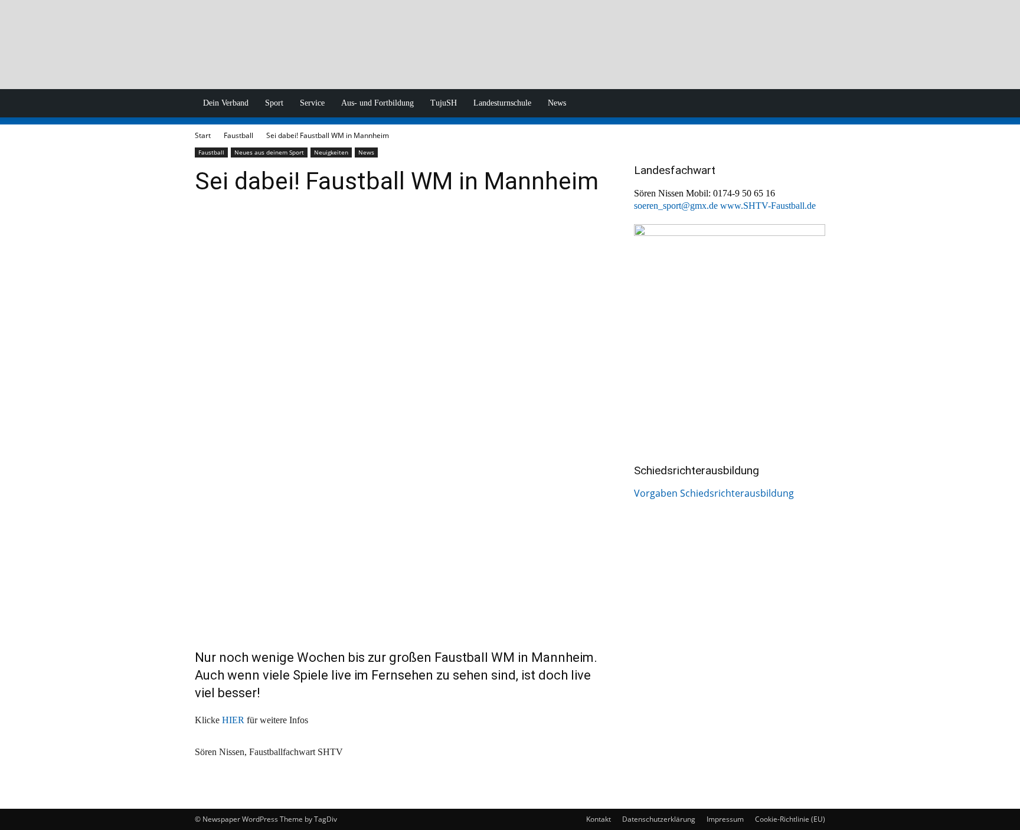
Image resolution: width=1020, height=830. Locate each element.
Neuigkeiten (331, 152)
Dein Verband (226, 103)
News (557, 103)
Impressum (725, 819)
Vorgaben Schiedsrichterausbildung (714, 493)
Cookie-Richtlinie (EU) (790, 819)
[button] (811, 103)
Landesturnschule (502, 103)
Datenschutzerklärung (658, 819)
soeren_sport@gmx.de (676, 206)
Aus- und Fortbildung (377, 103)
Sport (274, 103)
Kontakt (598, 819)
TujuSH (443, 103)
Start (203, 135)
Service (312, 103)
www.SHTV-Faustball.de (768, 206)
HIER (233, 720)
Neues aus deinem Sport (269, 152)
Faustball (238, 135)
